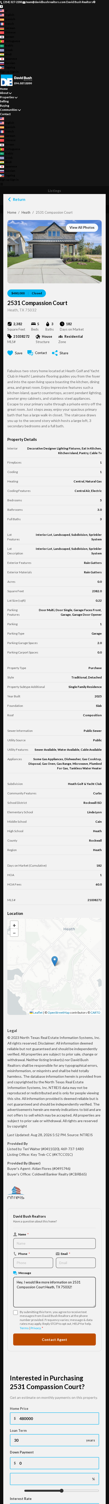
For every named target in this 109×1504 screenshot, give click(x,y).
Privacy (36, 1328)
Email (65, 1253)
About (4, 92)
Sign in (14, 71)
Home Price (19, 1408)
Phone (24, 1253)
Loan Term (18, 1430)
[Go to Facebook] (1, 6)
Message (25, 1273)
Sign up (5, 71)
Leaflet (38, 1012)
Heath (26, 212)
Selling (4, 101)
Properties (7, 97)
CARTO (95, 1012)
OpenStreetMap (58, 1012)
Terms (24, 1328)
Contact (5, 114)
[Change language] (3, 10)
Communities (8, 109)
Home (11, 212)
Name (23, 1234)
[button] (54, 961)
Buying (4, 105)
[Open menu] (1, 184)
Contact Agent (54, 1339)
